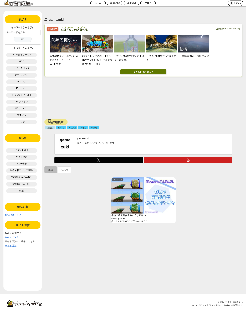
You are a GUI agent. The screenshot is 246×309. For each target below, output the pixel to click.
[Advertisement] (143, 97)
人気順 (73, 128)
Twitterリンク (12, 237)
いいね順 (83, 128)
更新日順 (61, 128)
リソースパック (21, 68)
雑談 (21, 190)
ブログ (21, 121)
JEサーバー (22, 88)
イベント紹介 (21, 150)
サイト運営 (21, 157)
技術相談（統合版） (21, 184)
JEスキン (21, 81)
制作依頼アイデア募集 (21, 170)
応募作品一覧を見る (142, 72)
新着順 (50, 128)
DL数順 (94, 128)
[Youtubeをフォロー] (188, 160)
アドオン (23, 101)
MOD (21, 61)
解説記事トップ (13, 215)
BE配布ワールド (23, 95)
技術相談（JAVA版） (21, 177)
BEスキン (22, 115)
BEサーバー (21, 108)
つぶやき (64, 169)
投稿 (50, 169)
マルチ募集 (21, 163)
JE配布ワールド (23, 54)
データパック (21, 74)
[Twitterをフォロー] (98, 160)
